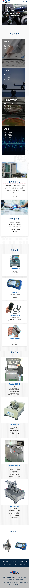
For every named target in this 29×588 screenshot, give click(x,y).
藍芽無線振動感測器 (15, 338)
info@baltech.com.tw (15, 580)
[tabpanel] (14, 12)
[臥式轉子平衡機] (14, 410)
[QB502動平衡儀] (21, 545)
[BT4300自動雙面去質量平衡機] (8, 545)
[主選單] (26, 1)
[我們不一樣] (14, 207)
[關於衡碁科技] (14, 170)
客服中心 (16, 564)
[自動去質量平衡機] (14, 451)
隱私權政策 (22, 564)
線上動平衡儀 (15, 292)
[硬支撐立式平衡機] (14, 370)
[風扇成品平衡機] (14, 492)
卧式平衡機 (20, 561)
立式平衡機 (13, 561)
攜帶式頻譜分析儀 (15, 315)
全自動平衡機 (5, 561)
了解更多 (14, 196)
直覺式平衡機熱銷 (15, 268)
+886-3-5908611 (10, 579)
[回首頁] (6, 2)
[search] (23, 1)
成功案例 (9, 564)
